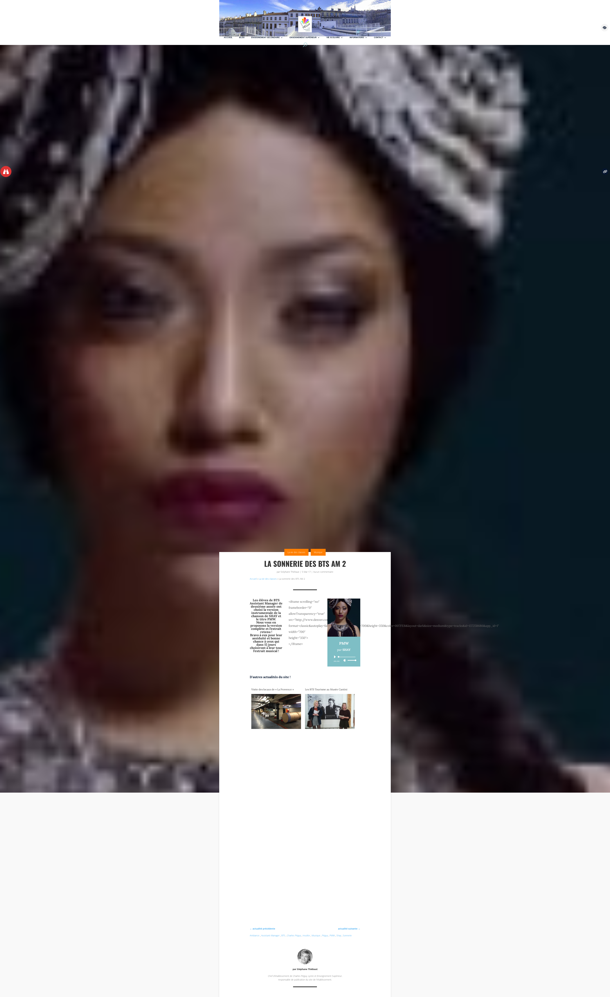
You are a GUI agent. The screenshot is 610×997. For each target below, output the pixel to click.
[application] (343, 658)
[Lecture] (334, 656)
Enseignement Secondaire (265, 37)
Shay (338, 935)
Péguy (325, 935)
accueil (228, 37)
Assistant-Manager (270, 935)
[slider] (351, 660)
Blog (241, 37)
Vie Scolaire (333, 37)
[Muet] (344, 660)
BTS (283, 935)
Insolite (306, 935)
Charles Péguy (294, 935)
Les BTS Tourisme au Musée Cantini (326, 689)
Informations (357, 37)
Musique (318, 552)
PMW (332, 935)
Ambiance (254, 935)
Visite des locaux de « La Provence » (272, 689)
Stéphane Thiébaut (290, 571)
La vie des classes (296, 552)
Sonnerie (347, 935)
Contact (378, 37)
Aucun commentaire (323, 571)
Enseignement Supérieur (303, 37)
